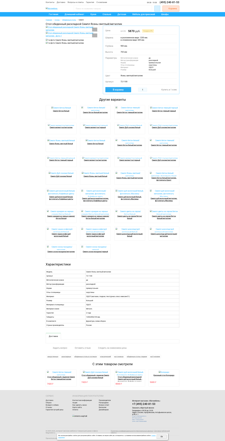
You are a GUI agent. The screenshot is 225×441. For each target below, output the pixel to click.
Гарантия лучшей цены (54, 410)
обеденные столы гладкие (137, 356)
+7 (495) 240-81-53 (143, 404)
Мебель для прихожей (143, 14)
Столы (57, 20)
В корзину (118, 89)
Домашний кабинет (74, 14)
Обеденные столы (69, 20)
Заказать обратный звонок (143, 408)
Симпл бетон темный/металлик (130, 112)
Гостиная (53, 14)
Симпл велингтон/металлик (61, 127)
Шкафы (165, 14)
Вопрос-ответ (104, 405)
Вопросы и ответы (76, 2)
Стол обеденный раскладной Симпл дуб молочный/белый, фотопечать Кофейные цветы (130, 379)
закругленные (52, 356)
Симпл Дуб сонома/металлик (164, 127)
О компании (101, 2)
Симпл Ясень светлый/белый (61, 144)
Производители (105, 400)
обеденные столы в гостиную (85, 356)
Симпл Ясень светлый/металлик (129, 178)
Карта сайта (77, 407)
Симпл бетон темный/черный (164, 111)
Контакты (50, 2)
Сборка (48, 403)
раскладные (66, 356)
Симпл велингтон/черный (95, 127)
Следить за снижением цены (112, 348)
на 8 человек (155, 356)
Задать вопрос (60, 348)
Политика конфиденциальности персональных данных (132, 431)
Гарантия (90, 2)
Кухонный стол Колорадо (164, 375)
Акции (74, 403)
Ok (162, 436)
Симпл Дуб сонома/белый (129, 127)
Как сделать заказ (79, 405)
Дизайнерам (104, 410)
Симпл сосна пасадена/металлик (61, 252)
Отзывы (49, 407)
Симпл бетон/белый (61, 111)
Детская (121, 14)
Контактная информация (82, 400)
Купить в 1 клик (169, 89)
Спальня (107, 14)
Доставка (61, 2)
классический (105, 356)
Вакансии (102, 407)
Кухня (93, 14)
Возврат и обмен (52, 405)
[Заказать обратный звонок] (157, 9)
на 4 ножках (119, 356)
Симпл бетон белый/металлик (95, 112)
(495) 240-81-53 (169, 2)
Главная (49, 20)
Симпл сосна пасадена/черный (95, 252)
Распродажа (104, 403)
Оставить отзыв (83, 348)
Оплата (75, 410)
